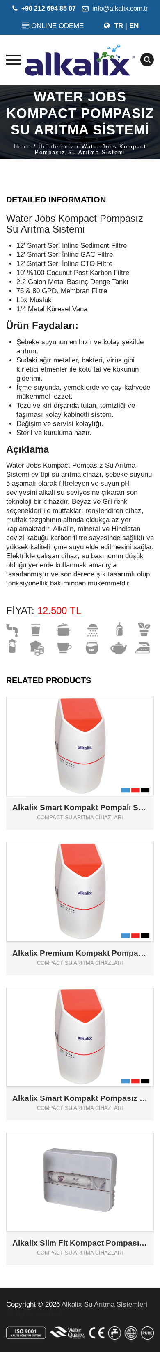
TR (118, 26)
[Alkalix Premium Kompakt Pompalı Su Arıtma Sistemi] (91, 878)
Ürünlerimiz (56, 146)
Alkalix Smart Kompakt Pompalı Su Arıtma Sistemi (80, 808)
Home (22, 146)
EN (134, 26)
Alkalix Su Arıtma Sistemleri (104, 1304)
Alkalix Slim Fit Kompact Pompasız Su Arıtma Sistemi (80, 1243)
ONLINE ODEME (57, 26)
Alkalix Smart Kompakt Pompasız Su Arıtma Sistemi (80, 1098)
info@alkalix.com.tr (119, 8)
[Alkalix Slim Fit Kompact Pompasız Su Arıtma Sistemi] (91, 1168)
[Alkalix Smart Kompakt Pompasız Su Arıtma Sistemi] (91, 1023)
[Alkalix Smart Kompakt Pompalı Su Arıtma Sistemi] (91, 733)
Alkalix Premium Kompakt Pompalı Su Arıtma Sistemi (80, 953)
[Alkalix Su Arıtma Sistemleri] (80, 60)
